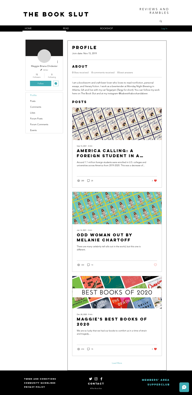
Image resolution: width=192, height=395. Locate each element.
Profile (33, 95)
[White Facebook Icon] (101, 379)
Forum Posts (36, 118)
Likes (32, 112)
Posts (32, 101)
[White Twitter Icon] (90, 379)
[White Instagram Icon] (96, 379)
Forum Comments (39, 124)
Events (33, 130)
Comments (35, 106)
